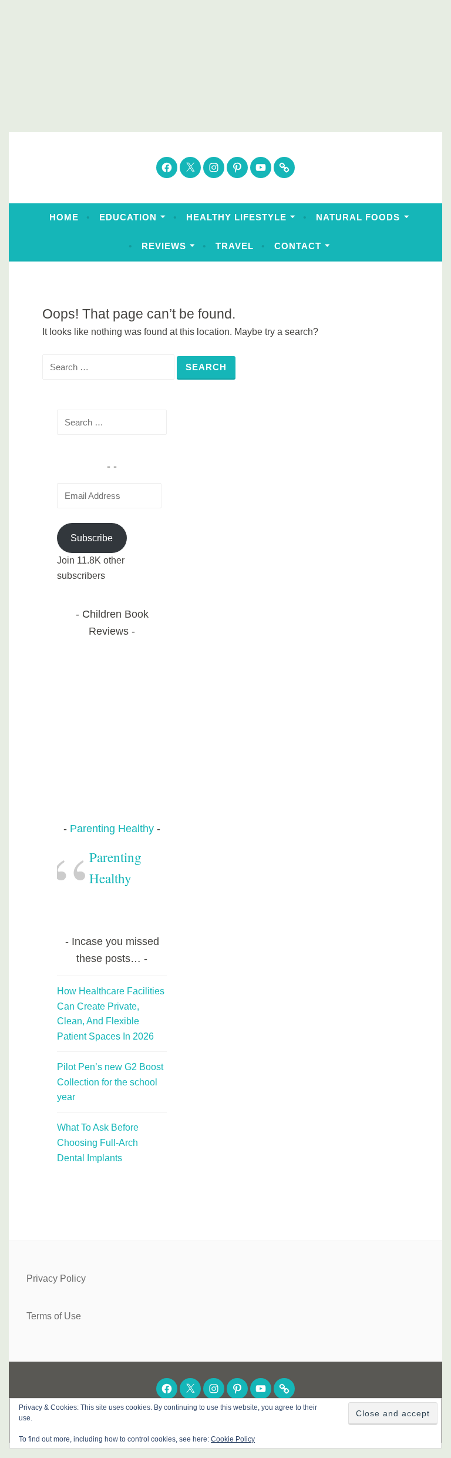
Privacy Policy (56, 1278)
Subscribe (91, 538)
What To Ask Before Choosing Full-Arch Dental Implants (98, 1142)
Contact (297, 246)
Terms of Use (53, 1316)
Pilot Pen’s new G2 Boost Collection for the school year (110, 1082)
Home (64, 217)
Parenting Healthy (112, 828)
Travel (235, 246)
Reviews (164, 246)
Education (128, 217)
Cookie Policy (233, 1439)
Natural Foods (358, 217)
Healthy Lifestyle (236, 217)
